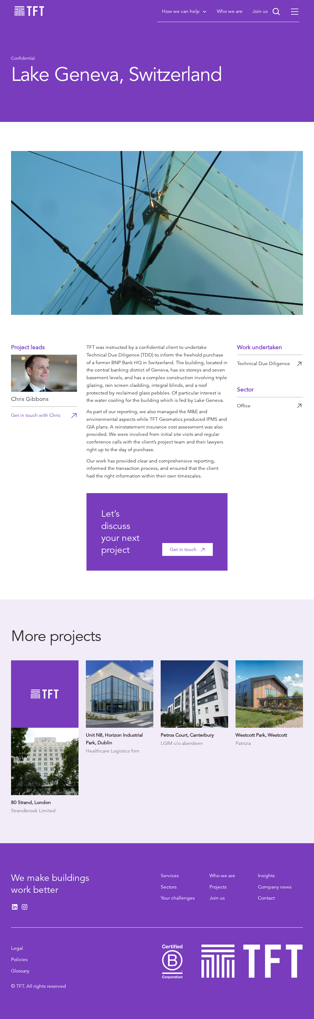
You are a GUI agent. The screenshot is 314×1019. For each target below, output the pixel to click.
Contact (266, 898)
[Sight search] (276, 11)
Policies (19, 960)
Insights (266, 876)
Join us (217, 898)
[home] (29, 11)
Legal (17, 948)
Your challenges (178, 898)
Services (170, 876)
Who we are (222, 876)
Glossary (20, 971)
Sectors (169, 887)
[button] (184, 11)
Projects (218, 887)
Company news (275, 887)
